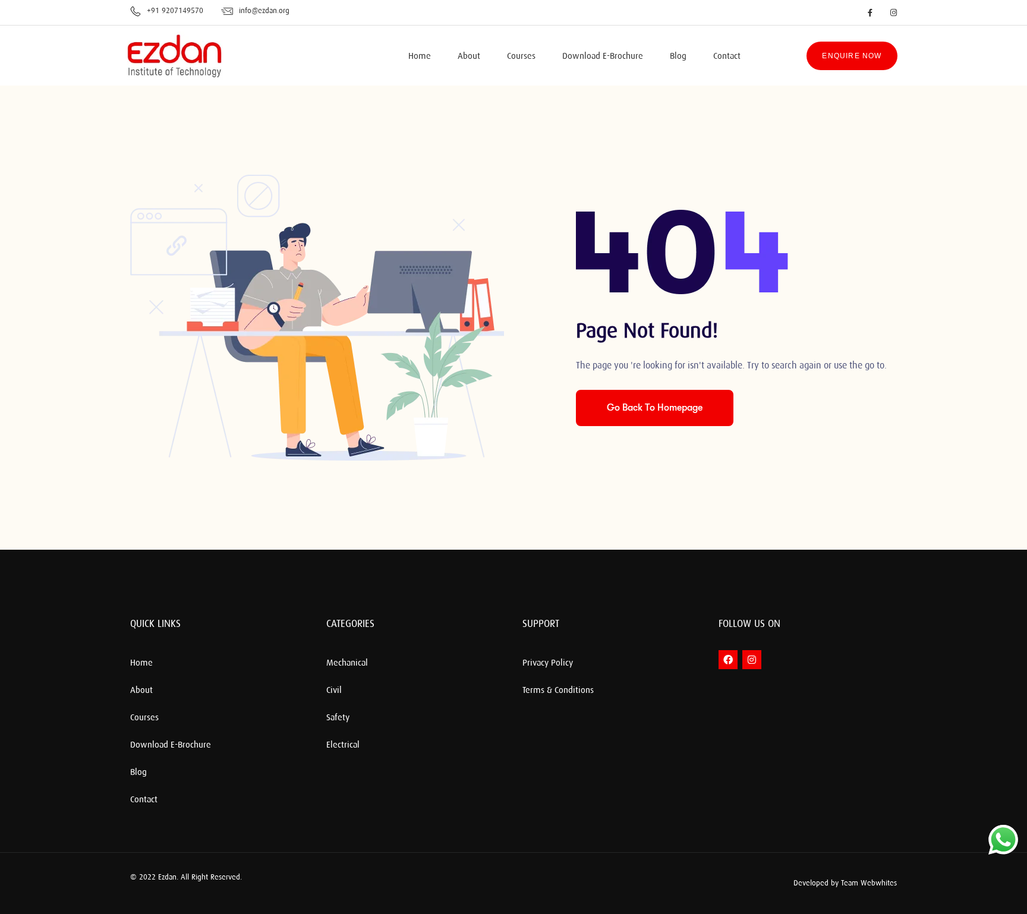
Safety (337, 718)
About (469, 56)
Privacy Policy (547, 663)
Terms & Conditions (558, 690)
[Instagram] (751, 659)
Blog (678, 56)
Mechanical (347, 663)
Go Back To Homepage (654, 407)
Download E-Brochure (602, 56)
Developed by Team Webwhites (845, 883)
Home (419, 56)
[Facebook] (728, 659)
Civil (334, 690)
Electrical (343, 745)
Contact (727, 56)
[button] (709, 883)
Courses (521, 56)
